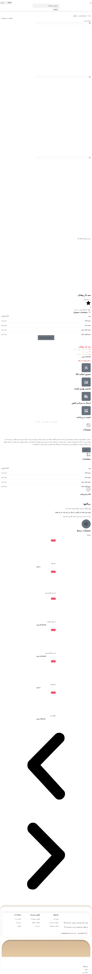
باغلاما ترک (53, 715)
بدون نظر (86, 299)
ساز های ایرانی (83, 15)
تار (88, 439)
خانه (89, 15)
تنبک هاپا (53, 563)
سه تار (75, 15)
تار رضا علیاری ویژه (50, 653)
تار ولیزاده (53, 684)
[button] (46, 337)
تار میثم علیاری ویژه (50, 593)
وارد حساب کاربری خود (72, 516)
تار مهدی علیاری (51, 621)
